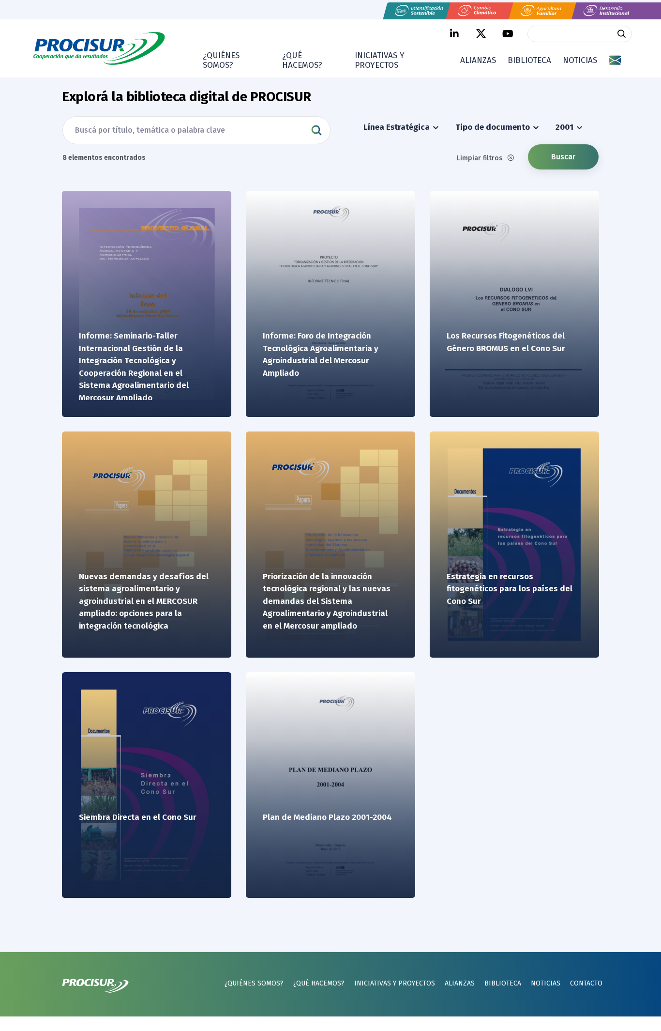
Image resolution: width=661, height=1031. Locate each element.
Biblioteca (529, 60)
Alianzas (478, 60)
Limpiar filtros (480, 158)
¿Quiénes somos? (221, 60)
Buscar (563, 156)
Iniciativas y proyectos (380, 60)
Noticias (580, 60)
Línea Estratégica (397, 127)
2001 (565, 127)
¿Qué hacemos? (302, 60)
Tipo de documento (493, 127)
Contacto (586, 983)
